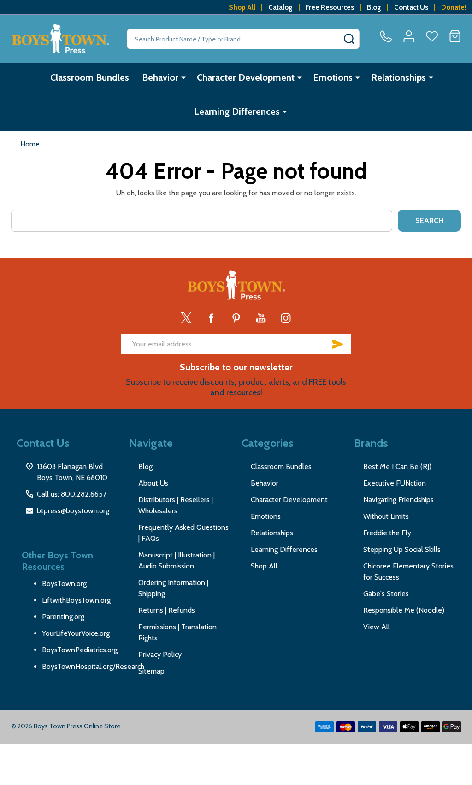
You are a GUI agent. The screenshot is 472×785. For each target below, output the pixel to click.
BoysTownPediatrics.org (80, 649)
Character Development (246, 77)
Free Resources (330, 7)
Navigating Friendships (398, 499)
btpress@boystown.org (73, 510)
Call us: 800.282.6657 (71, 494)
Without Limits (386, 516)
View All (376, 626)
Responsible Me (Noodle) (403, 610)
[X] (186, 318)
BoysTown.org (64, 583)
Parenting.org (63, 616)
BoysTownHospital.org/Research (93, 666)
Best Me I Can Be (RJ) (397, 466)
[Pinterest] (236, 318)
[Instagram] (285, 318)
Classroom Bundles (89, 77)
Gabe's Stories (386, 593)
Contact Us (411, 7)
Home (30, 144)
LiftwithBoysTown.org (76, 600)
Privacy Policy (160, 654)
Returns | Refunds (166, 610)
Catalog (280, 7)
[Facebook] (211, 318)
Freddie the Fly (387, 532)
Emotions (333, 77)
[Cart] (455, 36)
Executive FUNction (394, 483)
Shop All (242, 7)
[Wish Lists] (432, 36)
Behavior (160, 77)
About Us (153, 483)
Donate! (453, 7)
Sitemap (151, 671)
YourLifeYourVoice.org (76, 633)
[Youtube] (260, 318)
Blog (374, 7)
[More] (183, 77)
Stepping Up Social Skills (402, 549)
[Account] (409, 36)
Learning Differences (237, 111)
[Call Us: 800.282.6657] (386, 36)
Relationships (398, 77)
